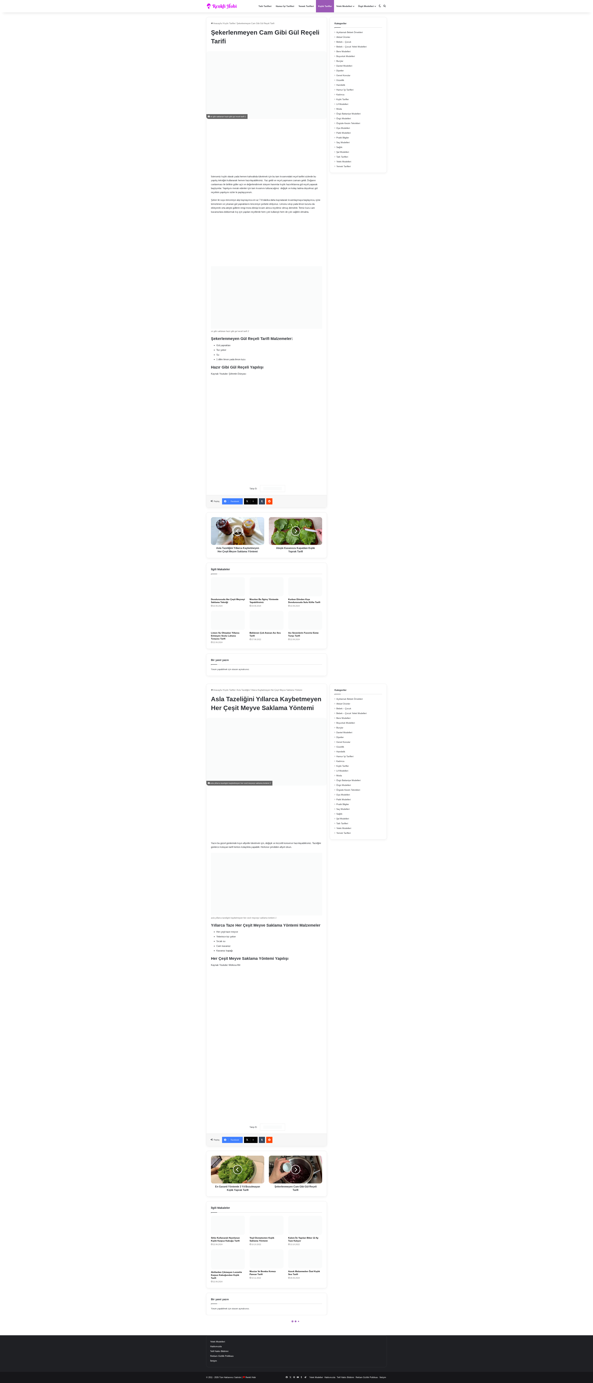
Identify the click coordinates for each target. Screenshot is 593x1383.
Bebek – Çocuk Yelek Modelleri (351, 47)
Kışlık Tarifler (325, 6)
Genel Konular (343, 75)
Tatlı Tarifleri (265, 6)
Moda (339, 109)
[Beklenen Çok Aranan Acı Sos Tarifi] (267, 620)
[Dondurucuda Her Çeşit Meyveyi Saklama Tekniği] (228, 586)
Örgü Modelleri (366, 6)
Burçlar (339, 61)
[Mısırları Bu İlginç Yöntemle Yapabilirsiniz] (267, 586)
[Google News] (272, 488)
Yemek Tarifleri (306, 6)
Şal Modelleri (342, 152)
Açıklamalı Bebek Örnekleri (349, 32)
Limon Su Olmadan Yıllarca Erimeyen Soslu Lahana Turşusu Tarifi (225, 636)
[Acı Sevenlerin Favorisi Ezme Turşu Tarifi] (305, 620)
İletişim (213, 1361)
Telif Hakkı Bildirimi (219, 1351)
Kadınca (340, 94)
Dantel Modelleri (344, 66)
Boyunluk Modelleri (345, 56)
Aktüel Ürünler (343, 37)
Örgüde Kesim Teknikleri (348, 123)
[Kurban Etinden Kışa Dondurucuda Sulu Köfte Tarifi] (305, 586)
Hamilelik (340, 85)
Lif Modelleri (342, 104)
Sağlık (339, 147)
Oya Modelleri (343, 128)
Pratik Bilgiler (342, 138)
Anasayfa (217, 23)
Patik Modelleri (343, 133)
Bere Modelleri (343, 51)
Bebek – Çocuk (343, 42)
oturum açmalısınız (240, 669)
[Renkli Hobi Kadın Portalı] (222, 6)
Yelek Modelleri (344, 6)
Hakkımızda (216, 1346)
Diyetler (340, 71)
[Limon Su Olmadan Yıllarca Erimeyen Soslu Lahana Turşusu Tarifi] (228, 620)
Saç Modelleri (343, 142)
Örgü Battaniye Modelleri (348, 114)
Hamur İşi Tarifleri (285, 6)
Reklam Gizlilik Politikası (222, 1356)
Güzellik (340, 80)
